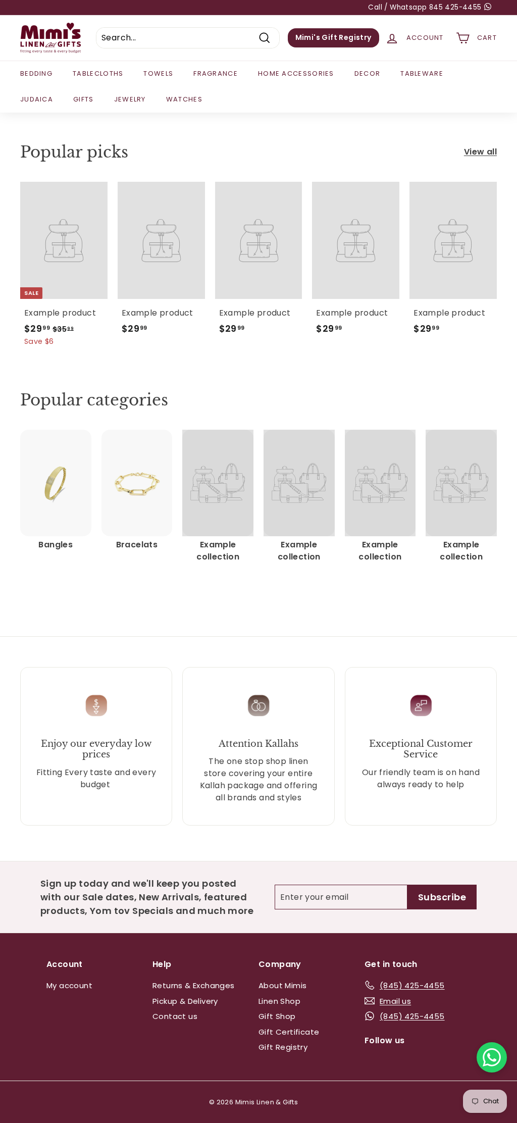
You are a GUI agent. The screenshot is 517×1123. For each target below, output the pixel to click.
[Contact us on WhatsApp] (492, 1057)
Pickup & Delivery (185, 1001)
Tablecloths (98, 73)
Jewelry (130, 99)
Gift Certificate (288, 1032)
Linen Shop (279, 1001)
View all (480, 152)
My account (69, 985)
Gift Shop (277, 1016)
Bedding (36, 73)
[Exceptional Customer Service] (420, 706)
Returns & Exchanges (193, 985)
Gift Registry (282, 1047)
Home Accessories (296, 73)
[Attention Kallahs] (258, 706)
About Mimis (282, 985)
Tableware (421, 73)
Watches (184, 99)
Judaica (36, 99)
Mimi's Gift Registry (333, 37)
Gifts (83, 99)
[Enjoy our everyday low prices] (96, 706)
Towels (158, 73)
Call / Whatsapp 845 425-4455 (426, 7)
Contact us (174, 1016)
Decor (367, 73)
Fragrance (215, 73)
